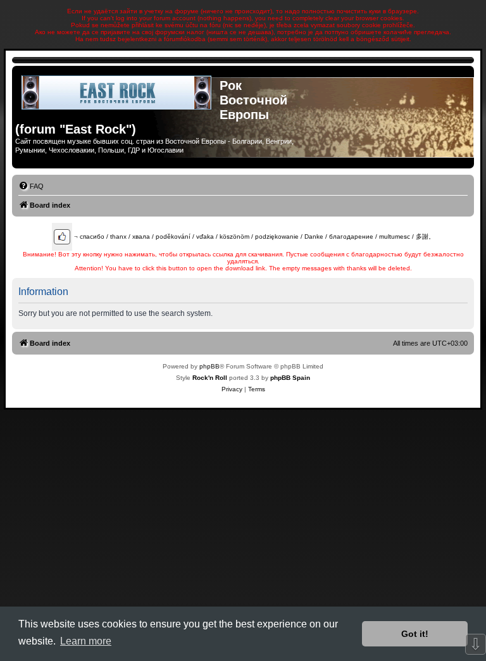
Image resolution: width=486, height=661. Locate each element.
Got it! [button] (414, 634)
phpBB (209, 366)
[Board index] (117, 92)
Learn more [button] (85, 641)
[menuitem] (31, 186)
